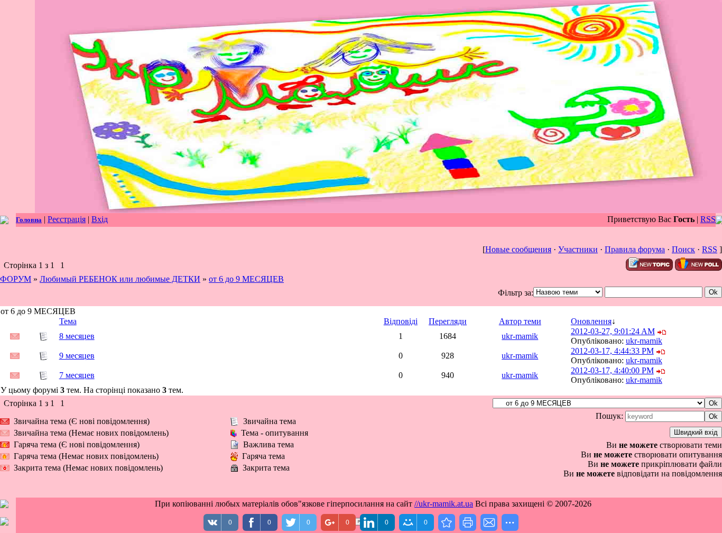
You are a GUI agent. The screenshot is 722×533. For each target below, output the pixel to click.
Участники (578, 249)
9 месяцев (77, 355)
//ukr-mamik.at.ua (443, 503)
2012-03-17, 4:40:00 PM (612, 370)
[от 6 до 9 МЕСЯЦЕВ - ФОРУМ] (446, 522)
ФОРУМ (15, 278)
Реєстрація (67, 219)
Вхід (99, 219)
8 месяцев (77, 336)
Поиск (683, 249)
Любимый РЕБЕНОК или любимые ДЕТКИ (120, 278)
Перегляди (448, 321)
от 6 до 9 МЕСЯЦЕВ (246, 278)
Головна (29, 220)
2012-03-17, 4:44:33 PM (612, 350)
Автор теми (520, 321)
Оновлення (591, 321)
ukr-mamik (520, 336)
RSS (708, 219)
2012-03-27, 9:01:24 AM (613, 331)
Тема (68, 321)
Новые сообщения (518, 249)
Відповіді (401, 321)
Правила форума (635, 249)
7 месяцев (77, 375)
